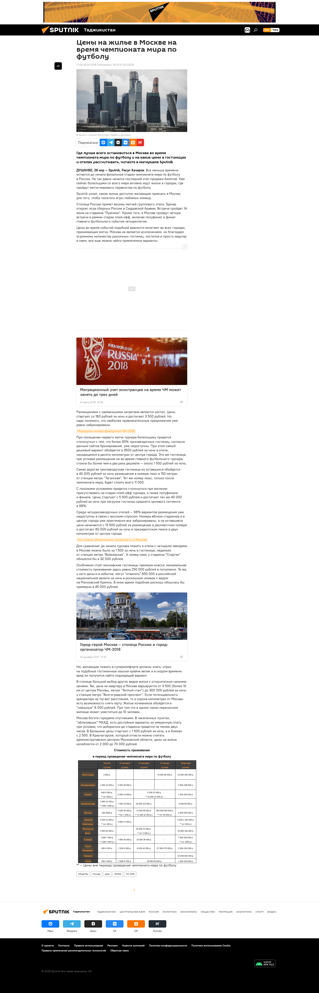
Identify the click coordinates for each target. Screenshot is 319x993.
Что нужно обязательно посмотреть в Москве (112, 540)
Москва (96, 874)
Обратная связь (119, 950)
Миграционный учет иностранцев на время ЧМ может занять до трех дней (130, 392)
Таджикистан (106, 911)
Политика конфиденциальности (168, 945)
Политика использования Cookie (211, 945)
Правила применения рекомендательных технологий (74, 950)
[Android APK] (264, 964)
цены (107, 874)
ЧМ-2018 (130, 874)
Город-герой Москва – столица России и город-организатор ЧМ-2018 (124, 647)
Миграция (226, 911)
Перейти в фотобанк (120, 134)
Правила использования (88, 945)
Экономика (188, 911)
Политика (169, 911)
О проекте (48, 945)
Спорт (259, 911)
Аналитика (244, 911)
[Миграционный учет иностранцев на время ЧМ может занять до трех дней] (131, 361)
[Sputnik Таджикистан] (62, 34)
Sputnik (83, 134)
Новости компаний (133, 945)
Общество (83, 874)
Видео (271, 911)
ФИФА (117, 874)
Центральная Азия (132, 911)
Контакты (64, 945)
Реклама (112, 945)
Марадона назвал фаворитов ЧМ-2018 (106, 431)
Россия (154, 911)
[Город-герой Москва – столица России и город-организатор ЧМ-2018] (131, 616)
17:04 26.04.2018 (86, 64)
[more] (181, 401)
